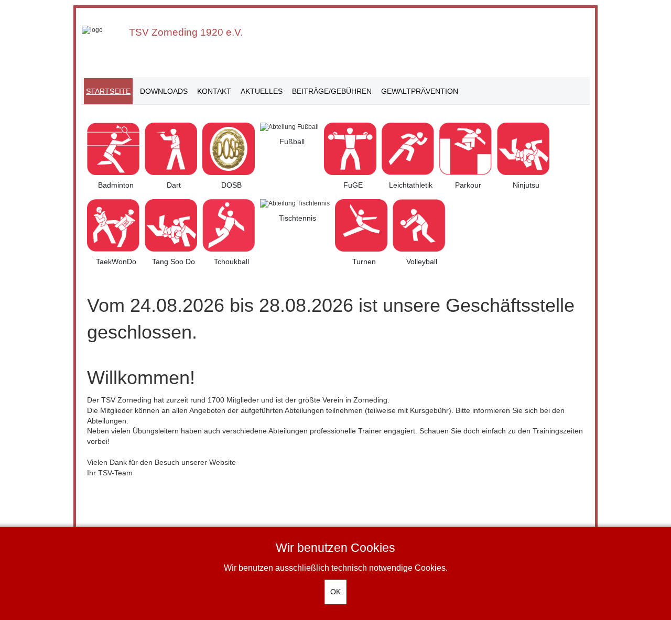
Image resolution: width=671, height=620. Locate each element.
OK (335, 592)
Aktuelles (262, 91)
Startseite (108, 91)
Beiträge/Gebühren (332, 91)
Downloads (164, 91)
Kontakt (214, 91)
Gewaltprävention (419, 91)
